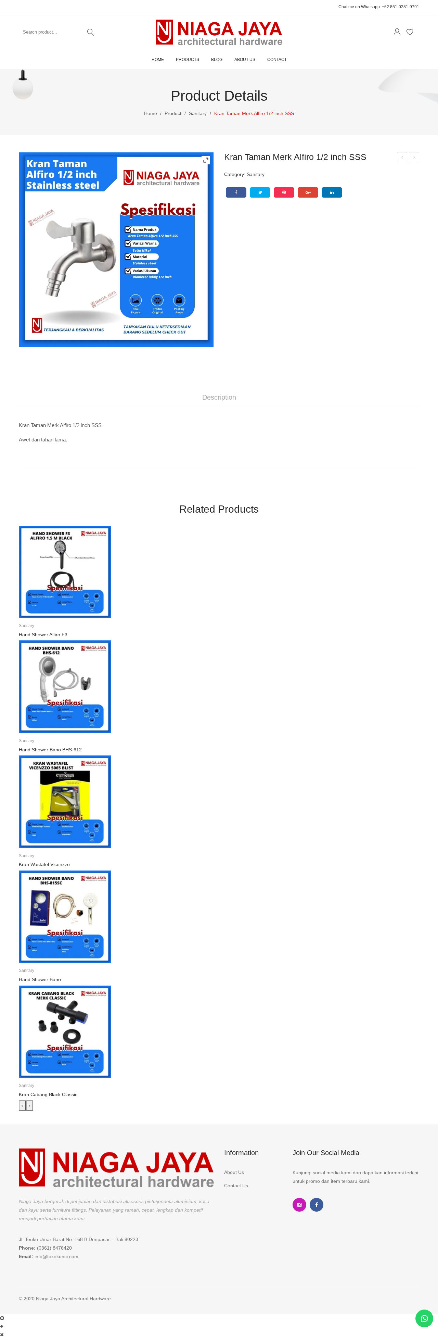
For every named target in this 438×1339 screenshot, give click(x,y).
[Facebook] (236, 192)
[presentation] (22, 1105)
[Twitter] (260, 192)
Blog (216, 59)
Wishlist (411, 32)
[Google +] (308, 192)
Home (158, 59)
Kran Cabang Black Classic (48, 1094)
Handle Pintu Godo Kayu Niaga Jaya (402, 158)
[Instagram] (299, 1205)
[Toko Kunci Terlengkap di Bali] (219, 32)
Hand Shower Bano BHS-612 (50, 749)
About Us (244, 59)
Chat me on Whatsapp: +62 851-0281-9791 (378, 6)
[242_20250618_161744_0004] (116, 249)
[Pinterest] (284, 192)
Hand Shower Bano (40, 979)
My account (398, 32)
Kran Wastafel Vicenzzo (44, 864)
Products (187, 59)
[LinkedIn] (332, 192)
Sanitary (198, 113)
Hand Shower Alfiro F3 (43, 634)
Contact (277, 59)
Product (173, 113)
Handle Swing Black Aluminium (414, 158)
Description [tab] (219, 397)
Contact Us (236, 1185)
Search (91, 32)
